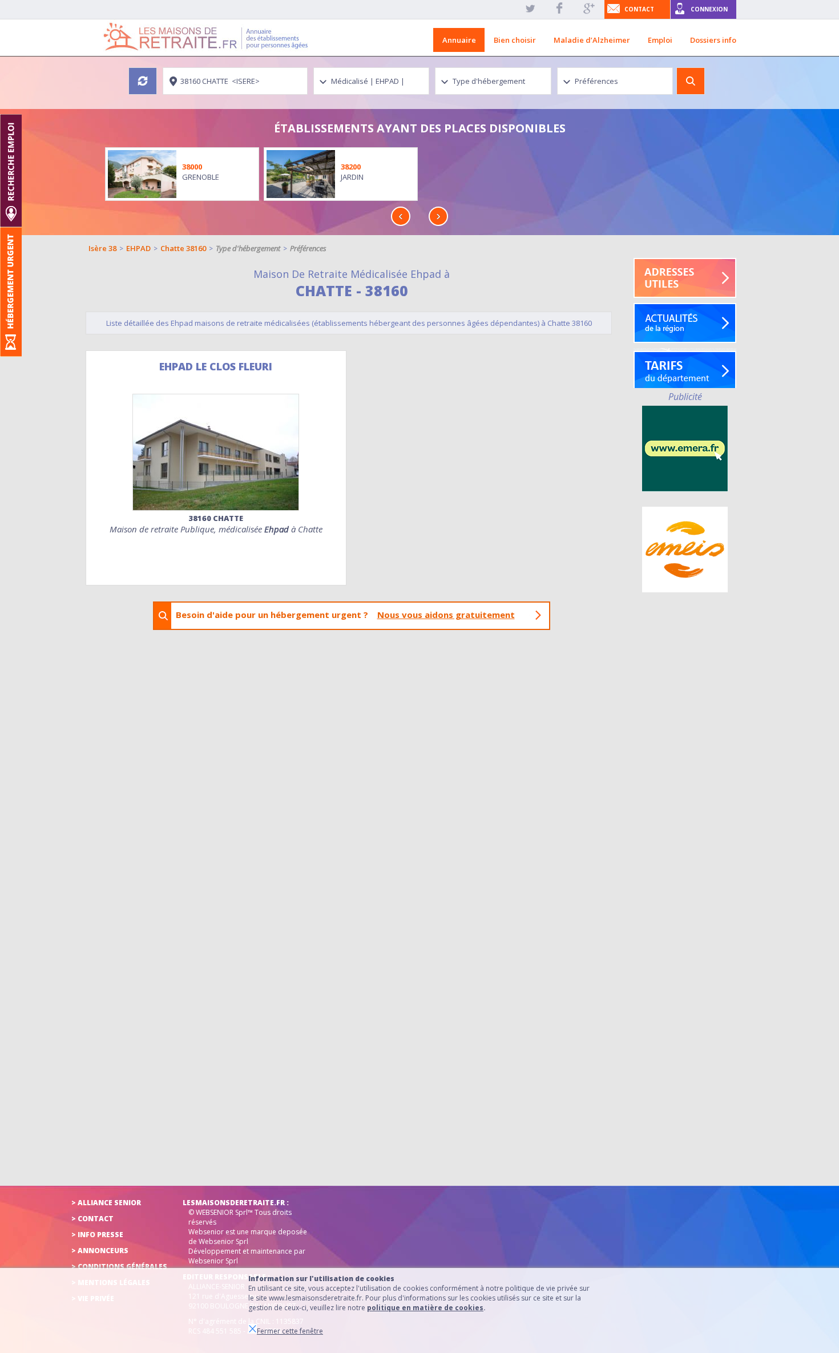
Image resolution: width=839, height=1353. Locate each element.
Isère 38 (102, 248)
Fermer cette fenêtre (290, 1331)
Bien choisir (515, 40)
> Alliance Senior (106, 1202)
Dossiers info (713, 40)
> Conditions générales (119, 1266)
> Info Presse (97, 1234)
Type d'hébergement (248, 248)
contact (639, 9)
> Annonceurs (99, 1250)
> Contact (92, 1218)
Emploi (660, 40)
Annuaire (459, 40)
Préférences (308, 248)
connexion (709, 9)
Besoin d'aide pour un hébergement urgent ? (345, 614)
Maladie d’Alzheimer (592, 40)
